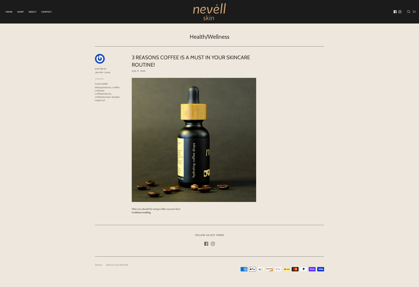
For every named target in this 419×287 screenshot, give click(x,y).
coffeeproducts (103, 93)
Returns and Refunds (117, 264)
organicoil (100, 100)
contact (46, 11)
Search (98, 264)
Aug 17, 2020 (139, 71)
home (9, 11)
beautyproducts (103, 87)
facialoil (115, 97)
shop (20, 11)
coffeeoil (99, 90)
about (32, 11)
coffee (115, 87)
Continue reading (141, 212)
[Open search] (408, 11)
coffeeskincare (102, 97)
